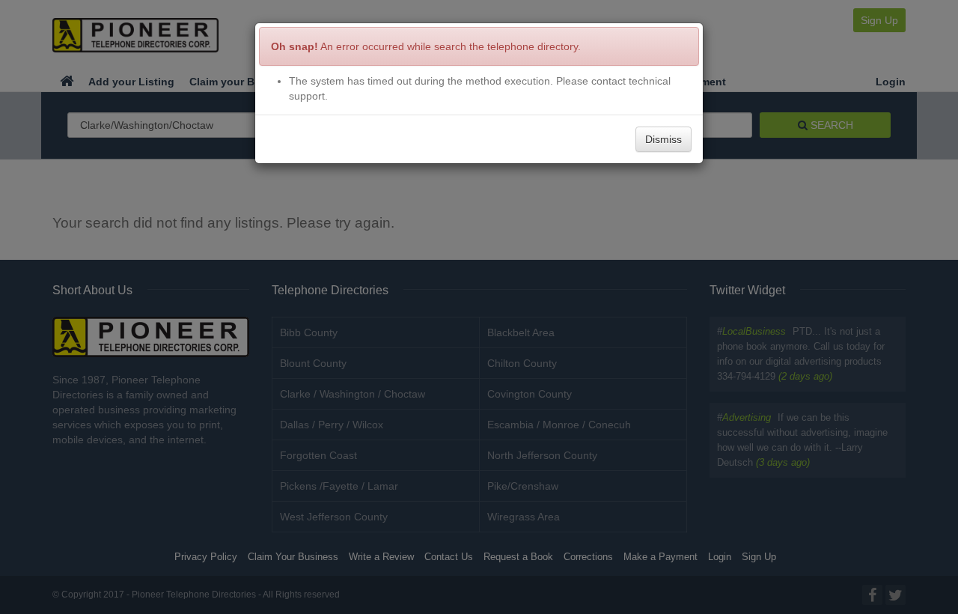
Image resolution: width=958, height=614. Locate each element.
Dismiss (663, 139)
